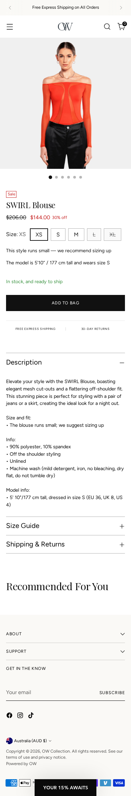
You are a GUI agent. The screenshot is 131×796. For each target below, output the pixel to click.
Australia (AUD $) (30, 740)
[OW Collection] (65, 26)
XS (39, 234)
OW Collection (56, 751)
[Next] (121, 7)
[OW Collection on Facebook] (10, 716)
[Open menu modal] (9, 26)
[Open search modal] (107, 26)
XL (113, 234)
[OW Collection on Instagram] (21, 716)
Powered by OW (21, 763)
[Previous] (10, 7)
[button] (65, 787)
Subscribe (112, 692)
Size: (16, 234)
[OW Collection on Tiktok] (32, 716)
